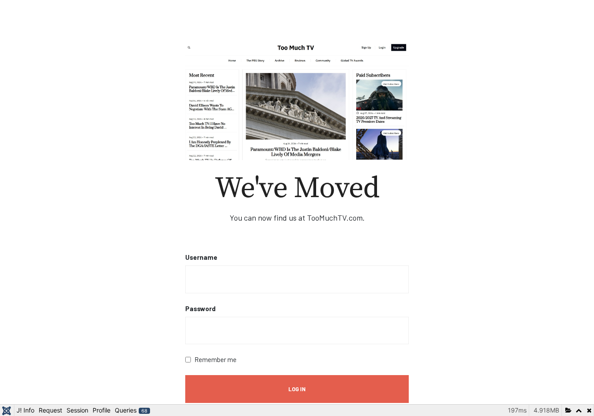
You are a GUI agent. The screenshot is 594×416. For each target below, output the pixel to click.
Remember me (215, 359)
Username (201, 257)
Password (200, 308)
